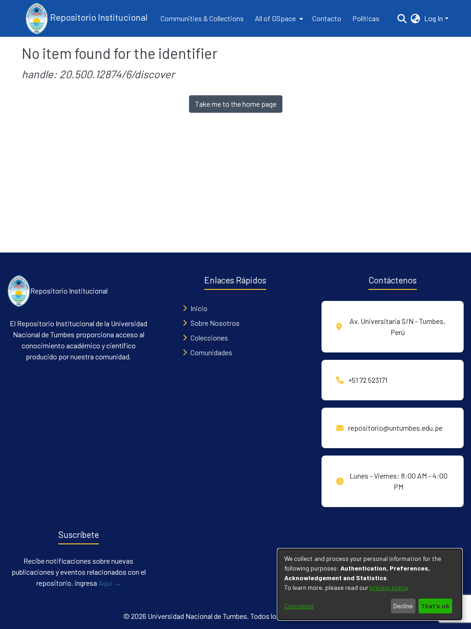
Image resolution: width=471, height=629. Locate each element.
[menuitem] (278, 18)
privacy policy (388, 587)
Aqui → (109, 582)
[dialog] (370, 584)
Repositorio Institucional (98, 17)
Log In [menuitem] (433, 18)
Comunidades (211, 352)
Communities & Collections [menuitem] (202, 18)
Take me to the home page (235, 103)
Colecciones (209, 337)
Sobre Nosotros (215, 322)
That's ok (435, 606)
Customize (299, 606)
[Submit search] (402, 18)
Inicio (198, 308)
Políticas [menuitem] (365, 18)
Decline (403, 606)
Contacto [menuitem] (326, 18)
